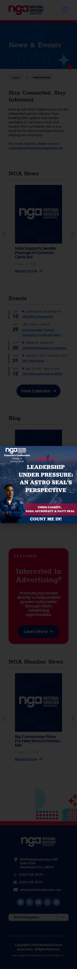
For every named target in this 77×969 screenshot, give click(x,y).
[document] (38, 484)
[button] (71, 451)
